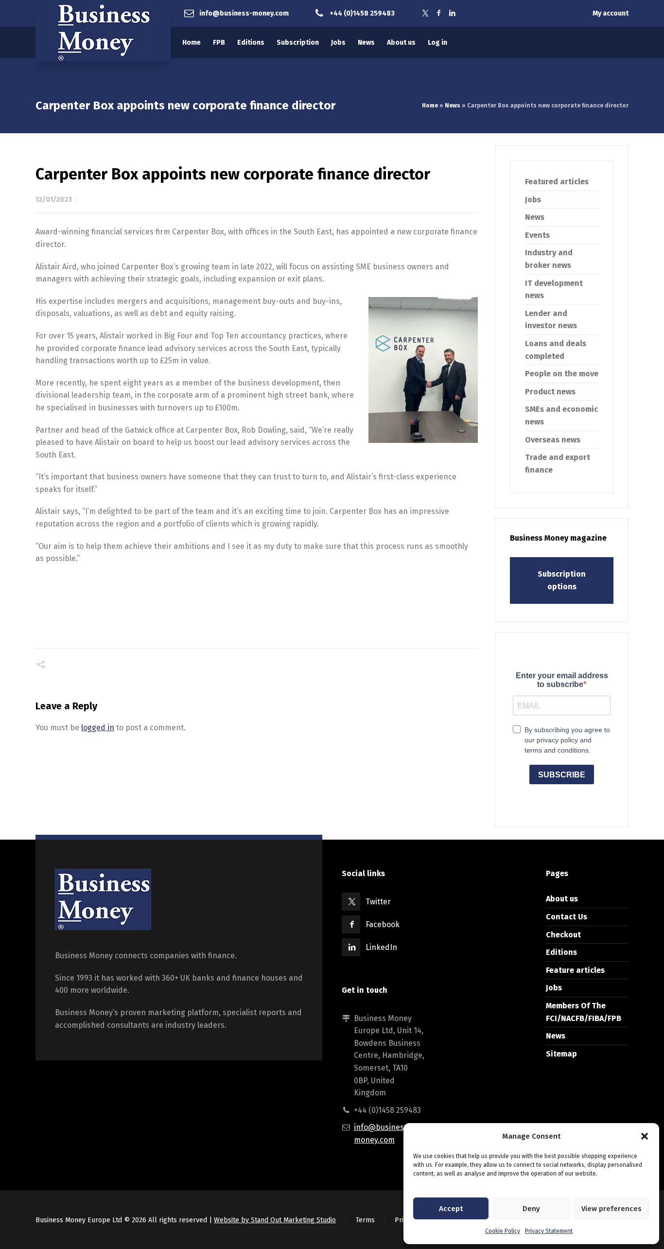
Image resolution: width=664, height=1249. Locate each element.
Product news (550, 391)
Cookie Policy (502, 1231)
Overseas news (552, 439)
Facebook (383, 924)
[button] (644, 1136)
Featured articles (557, 181)
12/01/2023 (53, 199)
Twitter (378, 901)
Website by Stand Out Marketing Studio (275, 1220)
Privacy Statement (549, 1231)
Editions (561, 952)
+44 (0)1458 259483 (362, 13)
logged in (97, 727)
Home (430, 105)
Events (537, 235)
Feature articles (575, 970)
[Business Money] (103, 30)
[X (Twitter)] (425, 13)
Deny (531, 1208)
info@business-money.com (244, 13)
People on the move (561, 373)
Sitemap (561, 1053)
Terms (365, 1220)
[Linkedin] (452, 13)
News (452, 105)
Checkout (563, 934)
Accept (451, 1208)
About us (562, 898)
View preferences (611, 1208)
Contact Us (566, 916)
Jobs (533, 199)
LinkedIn (381, 947)
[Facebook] (439, 13)
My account (611, 13)
